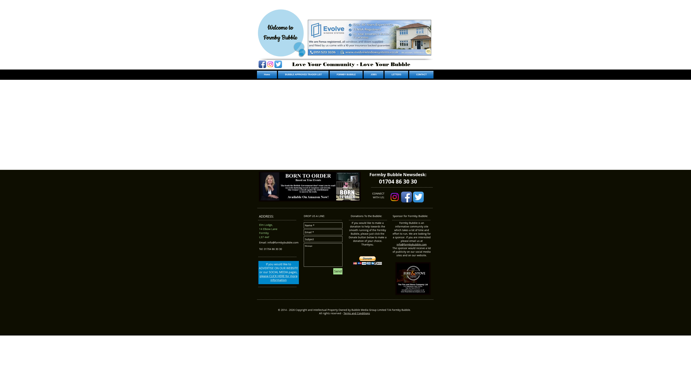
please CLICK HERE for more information (278, 278)
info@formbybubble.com (412, 244)
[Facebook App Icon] (262, 64)
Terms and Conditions (357, 313)
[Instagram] (270, 64)
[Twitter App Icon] (278, 64)
